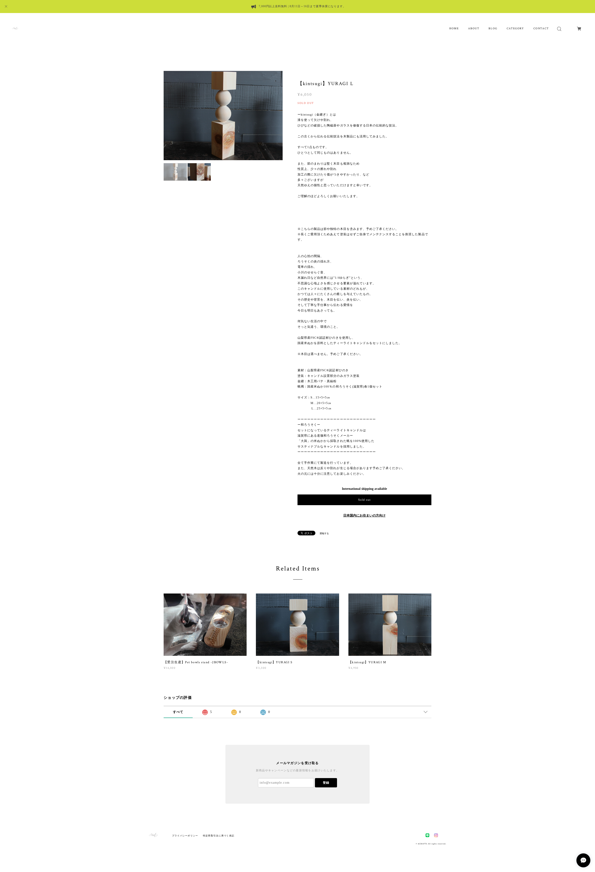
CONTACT (541, 28)
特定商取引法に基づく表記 (218, 835)
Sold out (364, 499)
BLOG (493, 28)
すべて (178, 712)
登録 (326, 782)
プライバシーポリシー (185, 835)
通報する (324, 533)
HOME (454, 28)
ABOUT (473, 28)
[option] (223, 115)
